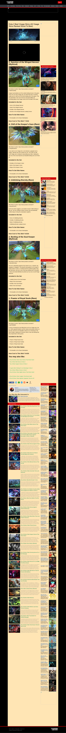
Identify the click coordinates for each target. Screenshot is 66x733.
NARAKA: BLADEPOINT (50, 262)
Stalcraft (48, 283)
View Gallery (37, 85)
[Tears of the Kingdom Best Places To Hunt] (52, 639)
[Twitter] (21, 382)
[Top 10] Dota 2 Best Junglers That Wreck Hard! (21, 376)
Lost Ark (48, 208)
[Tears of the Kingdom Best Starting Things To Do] (52, 602)
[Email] (27, 382)
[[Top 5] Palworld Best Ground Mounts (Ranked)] (52, 670)
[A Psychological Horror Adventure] (52, 437)
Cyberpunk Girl (43, 117)
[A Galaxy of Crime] (52, 510)
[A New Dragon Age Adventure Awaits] (52, 492)
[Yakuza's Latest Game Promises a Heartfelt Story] (52, 425)
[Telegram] (16, 382)
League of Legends (49, 201)
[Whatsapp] (19, 382)
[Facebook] (11, 382)
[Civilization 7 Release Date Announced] (52, 468)
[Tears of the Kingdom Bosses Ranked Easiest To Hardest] (52, 621)
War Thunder (48, 290)
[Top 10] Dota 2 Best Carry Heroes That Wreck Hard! (22, 359)
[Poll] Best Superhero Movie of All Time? (47, 104)
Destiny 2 (48, 269)
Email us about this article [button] (12, 385)
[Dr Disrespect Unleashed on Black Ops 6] (52, 400)
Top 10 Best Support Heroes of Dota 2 (18, 363)
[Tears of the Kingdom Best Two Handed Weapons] (52, 627)
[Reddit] (24, 382)
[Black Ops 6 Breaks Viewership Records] (52, 394)
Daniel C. (11, 41)
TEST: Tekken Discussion (23, 396)
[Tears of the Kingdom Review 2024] (52, 596)
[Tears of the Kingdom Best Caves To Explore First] (52, 657)
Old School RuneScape (50, 265)
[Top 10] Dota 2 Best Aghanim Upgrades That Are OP (22, 378)
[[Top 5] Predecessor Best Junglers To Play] (52, 676)
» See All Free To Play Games (48, 215)
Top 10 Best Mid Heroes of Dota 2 (17, 361)
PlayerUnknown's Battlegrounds (51, 279)
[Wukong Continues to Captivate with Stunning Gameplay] (52, 498)
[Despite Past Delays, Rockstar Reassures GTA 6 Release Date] (52, 474)
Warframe (48, 293)
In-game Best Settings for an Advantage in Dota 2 (21, 368)
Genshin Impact (49, 194)
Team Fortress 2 (49, 286)
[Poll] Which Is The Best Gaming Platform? (47, 77)
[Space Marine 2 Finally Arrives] (52, 431)
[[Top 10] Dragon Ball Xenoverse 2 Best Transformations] (52, 584)
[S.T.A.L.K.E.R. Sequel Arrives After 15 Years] (52, 443)
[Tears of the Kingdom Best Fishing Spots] (52, 645)
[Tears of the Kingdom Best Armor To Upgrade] (52, 651)
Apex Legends (49, 180)
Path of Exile (48, 276)
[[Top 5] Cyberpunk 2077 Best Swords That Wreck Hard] (52, 688)
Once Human (48, 272)
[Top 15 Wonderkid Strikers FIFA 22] (52, 590)
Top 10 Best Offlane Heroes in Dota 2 (18, 370)
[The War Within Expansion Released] (52, 504)
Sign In (59, 2)
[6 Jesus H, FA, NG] (52, 535)
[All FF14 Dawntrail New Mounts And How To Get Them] (52, 553)
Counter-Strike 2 (49, 187)
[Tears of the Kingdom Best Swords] (52, 633)
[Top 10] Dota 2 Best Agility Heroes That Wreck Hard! (22, 372)
